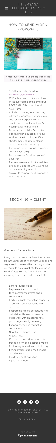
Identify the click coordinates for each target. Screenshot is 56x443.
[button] (7, 8)
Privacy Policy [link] (28, 419)
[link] (28, 8)
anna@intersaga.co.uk (21, 94)
